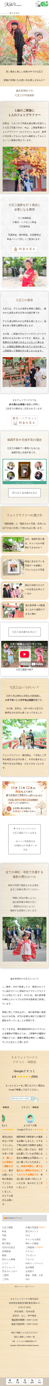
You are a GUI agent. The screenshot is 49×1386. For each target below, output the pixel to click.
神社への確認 (32, 1243)
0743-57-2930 (24, 1307)
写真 (4, 1235)
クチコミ (29, 1251)
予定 (17, 1383)
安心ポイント (32, 1231)
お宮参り (29, 1271)
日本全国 (30, 1311)
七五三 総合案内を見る (26, 493)
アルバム (29, 1259)
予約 (39, 1383)
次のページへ (29, 1286)
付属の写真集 (32, 1227)
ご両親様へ (30, 1247)
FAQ (27, 1235)
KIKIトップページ (34, 1263)
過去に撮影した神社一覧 (24, 1337)
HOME (4, 13)
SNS (27, 1279)
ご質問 (5, 1275)
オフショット (8, 1267)
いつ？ (5, 1263)
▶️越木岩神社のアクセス (13, 1218)
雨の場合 (6, 1243)
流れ (4, 1239)
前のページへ (19, 1286)
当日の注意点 (8, 1247)
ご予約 (5, 1279)
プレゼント (30, 1255)
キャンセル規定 (33, 1239)
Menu (10, 1383)
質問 (32, 1383)
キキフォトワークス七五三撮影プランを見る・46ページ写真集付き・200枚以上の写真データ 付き (24, 839)
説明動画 (6, 1251)
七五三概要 (7, 1227)
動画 (4, 1255)
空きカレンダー (9, 1271)
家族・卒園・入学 (34, 1275)
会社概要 (29, 1267)
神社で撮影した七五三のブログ (24, 1333)
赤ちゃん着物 (8, 1259)
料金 (4, 1231)
